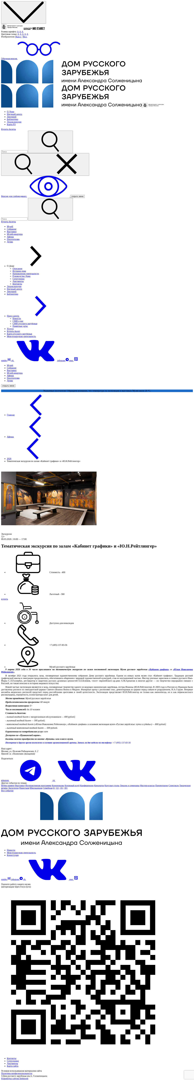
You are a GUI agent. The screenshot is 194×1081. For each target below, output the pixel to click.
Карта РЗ (11, 124)
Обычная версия (9, 58)
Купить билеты (8, 129)
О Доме (10, 111)
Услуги (10, 328)
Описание (17, 268)
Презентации (161, 785)
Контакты (17, 284)
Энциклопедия (14, 122)
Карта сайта (12, 1066)
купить (4, 599)
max (71, 360)
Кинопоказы (58, 785)
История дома (19, 271)
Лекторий (11, 117)
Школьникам (36, 788)
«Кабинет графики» (158, 669)
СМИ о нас (17, 321)
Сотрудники (18, 279)
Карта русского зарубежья (19, 334)
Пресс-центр (13, 316)
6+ (54, 788)
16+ (62, 788)
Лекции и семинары (129, 785)
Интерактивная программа (38, 785)
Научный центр (14, 114)
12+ (58, 788)
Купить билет (13, 331)
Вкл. (25, 36)
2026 (9, 458)
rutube (4, 360)
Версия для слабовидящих (14, 196)
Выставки (11, 231)
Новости (16, 318)
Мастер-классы (147, 785)
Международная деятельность (21, 336)
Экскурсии (13, 788)
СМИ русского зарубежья (24, 323)
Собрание (11, 229)
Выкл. (18, 36)
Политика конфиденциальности (16, 1073)
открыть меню (77, 196)
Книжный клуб (72, 785)
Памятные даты (20, 326)
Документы (18, 281)
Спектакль (174, 785)
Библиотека (12, 119)
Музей (10, 226)
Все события (7, 790)
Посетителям (13, 239)
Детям (10, 242)
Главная (10, 415)
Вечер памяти (7, 785)
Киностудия (12, 855)
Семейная (47, 788)
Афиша (10, 237)
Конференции (87, 785)
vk (12, 360)
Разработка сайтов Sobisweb (14, 1078)
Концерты (99, 785)
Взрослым (24, 788)
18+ (66, 788)
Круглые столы (112, 785)
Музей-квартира (15, 234)
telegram (61, 360)
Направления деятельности (25, 273)
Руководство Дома (21, 276)
